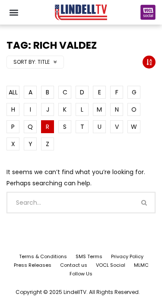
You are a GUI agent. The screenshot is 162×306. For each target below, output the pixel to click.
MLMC (141, 265)
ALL (13, 92)
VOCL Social (110, 265)
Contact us (73, 265)
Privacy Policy (127, 256)
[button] (13, 12)
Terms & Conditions (43, 256)
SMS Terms (89, 256)
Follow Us (81, 273)
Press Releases (32, 265)
